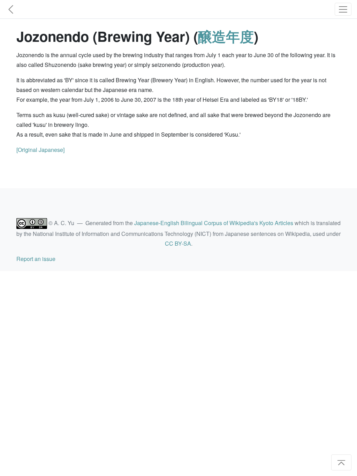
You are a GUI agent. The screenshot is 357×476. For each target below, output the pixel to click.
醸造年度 (226, 36)
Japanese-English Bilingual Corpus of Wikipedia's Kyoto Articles (213, 223)
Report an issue (35, 259)
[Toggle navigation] (343, 9)
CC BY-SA (178, 243)
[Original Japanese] (40, 150)
